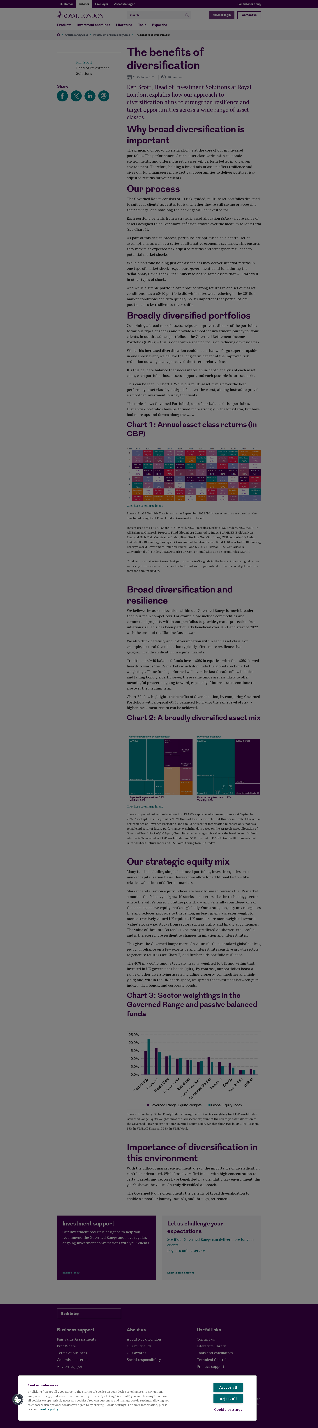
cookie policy (49, 1409)
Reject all (228, 1398)
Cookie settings (228, 1409)
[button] (18, 1399)
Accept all (228, 1387)
